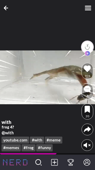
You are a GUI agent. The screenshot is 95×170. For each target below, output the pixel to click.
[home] (15, 162)
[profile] (87, 47)
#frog (29, 147)
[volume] (87, 145)
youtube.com (15, 140)
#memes (11, 147)
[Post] (55, 162)
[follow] (87, 53)
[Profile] (87, 162)
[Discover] (38, 162)
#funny (44, 147)
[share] (87, 129)
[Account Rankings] (71, 162)
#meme (54, 140)
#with (37, 140)
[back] (7, 8)
